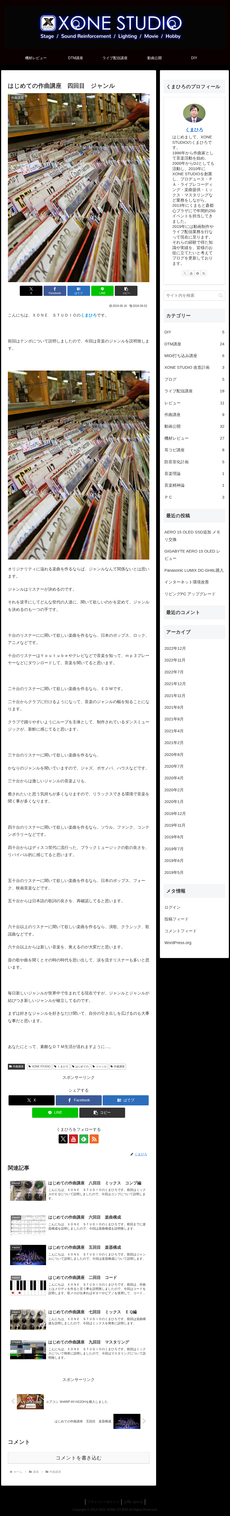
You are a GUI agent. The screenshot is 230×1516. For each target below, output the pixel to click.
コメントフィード (180, 931)
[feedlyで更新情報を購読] (83, 1138)
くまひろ (63, 1066)
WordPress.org (177, 942)
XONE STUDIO (41, 1066)
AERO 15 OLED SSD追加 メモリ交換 (192, 536)
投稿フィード (176, 919)
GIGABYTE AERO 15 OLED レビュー (192, 555)
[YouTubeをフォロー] (73, 1138)
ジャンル (101, 1066)
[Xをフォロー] (63, 1138)
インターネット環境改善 (186, 582)
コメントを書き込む (79, 1458)
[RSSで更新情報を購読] (94, 1138)
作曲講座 (18, 1066)
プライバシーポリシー (103, 1502)
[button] (126, 291)
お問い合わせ (133, 1502)
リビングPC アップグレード (190, 594)
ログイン (172, 907)
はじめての (82, 1066)
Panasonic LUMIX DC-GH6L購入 (194, 570)
